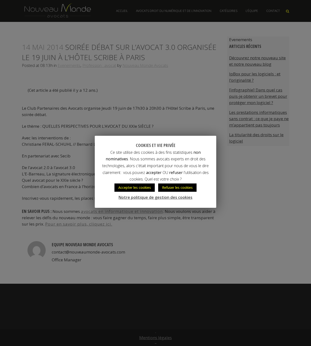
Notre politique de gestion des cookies (155, 197)
